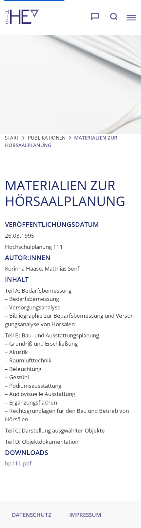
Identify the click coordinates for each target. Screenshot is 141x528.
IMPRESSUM (85, 514)
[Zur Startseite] (22, 17)
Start (12, 137)
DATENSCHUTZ (31, 514)
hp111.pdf (18, 463)
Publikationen (47, 137)
